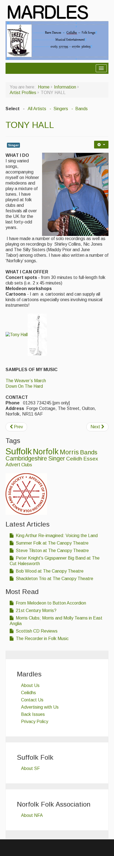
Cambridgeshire (26, 458)
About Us (30, 685)
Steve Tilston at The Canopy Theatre (52, 550)
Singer (13, 145)
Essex (90, 459)
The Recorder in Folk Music (42, 638)
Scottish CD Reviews (36, 631)
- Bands (79, 108)
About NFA (32, 815)
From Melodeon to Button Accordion (50, 603)
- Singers (58, 108)
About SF (30, 768)
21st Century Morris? (35, 610)
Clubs (26, 464)
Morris (69, 452)
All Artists (37, 108)
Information (65, 87)
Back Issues (33, 714)
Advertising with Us (40, 707)
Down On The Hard (24, 386)
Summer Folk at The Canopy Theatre (52, 543)
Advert (13, 464)
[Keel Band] (57, 40)
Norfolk (46, 451)
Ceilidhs (28, 692)
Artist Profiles (23, 92)
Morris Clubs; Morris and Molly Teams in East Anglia (56, 621)
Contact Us (32, 700)
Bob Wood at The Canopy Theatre (49, 571)
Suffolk (19, 451)
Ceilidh (74, 459)
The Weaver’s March (26, 380)
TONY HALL (30, 125)
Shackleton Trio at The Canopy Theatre (54, 578)
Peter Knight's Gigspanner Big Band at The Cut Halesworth (55, 561)
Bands (88, 452)
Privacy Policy (34, 721)
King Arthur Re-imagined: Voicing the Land (56, 535)
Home (44, 87)
